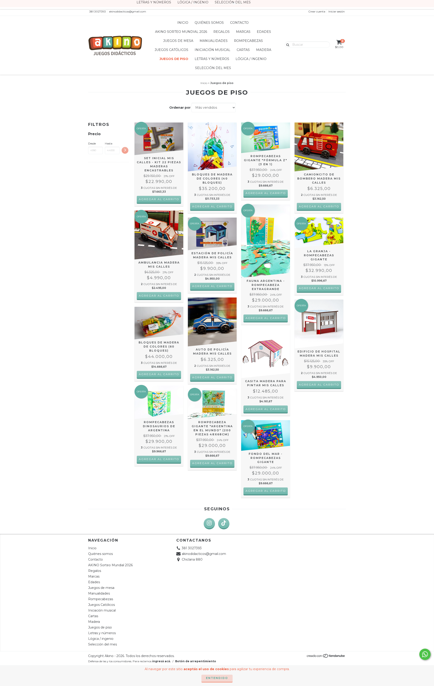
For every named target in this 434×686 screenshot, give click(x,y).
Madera (263, 50)
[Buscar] (287, 44)
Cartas (243, 50)
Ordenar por (180, 108)
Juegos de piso (174, 59)
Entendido (217, 678)
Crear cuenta (316, 11)
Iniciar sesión (336, 11)
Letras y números (212, 59)
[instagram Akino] (209, 523)
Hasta (108, 143)
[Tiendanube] (326, 657)
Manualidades (214, 41)
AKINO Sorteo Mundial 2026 (181, 32)
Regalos (221, 32)
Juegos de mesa (178, 41)
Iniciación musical (212, 50)
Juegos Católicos (171, 50)
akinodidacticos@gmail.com (127, 11)
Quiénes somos (209, 23)
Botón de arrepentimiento (195, 661)
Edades (264, 32)
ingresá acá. (161, 661)
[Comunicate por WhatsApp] (425, 654)
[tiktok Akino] (223, 523)
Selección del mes (213, 68)
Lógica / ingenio (251, 59)
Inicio (182, 23)
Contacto (239, 23)
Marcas (243, 32)
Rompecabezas (248, 41)
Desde (92, 143)
